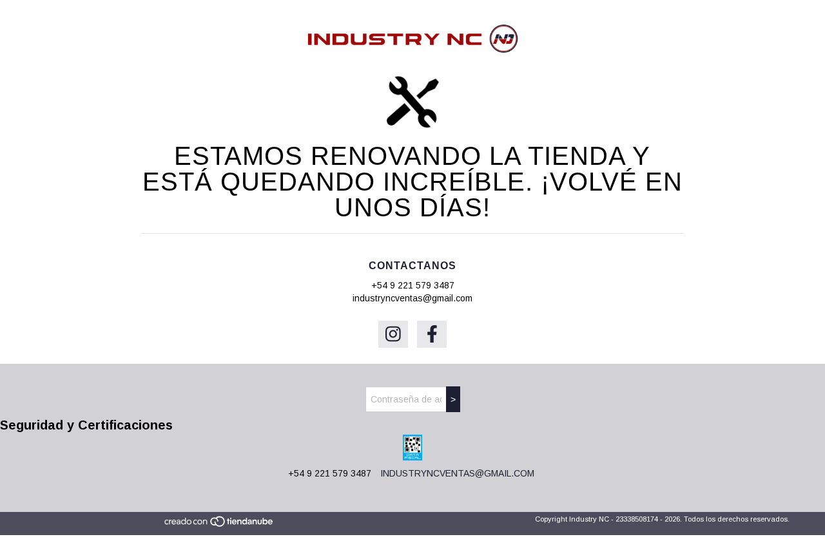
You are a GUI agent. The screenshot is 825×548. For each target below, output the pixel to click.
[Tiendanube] (219, 525)
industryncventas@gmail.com (412, 298)
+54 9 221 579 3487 (412, 285)
